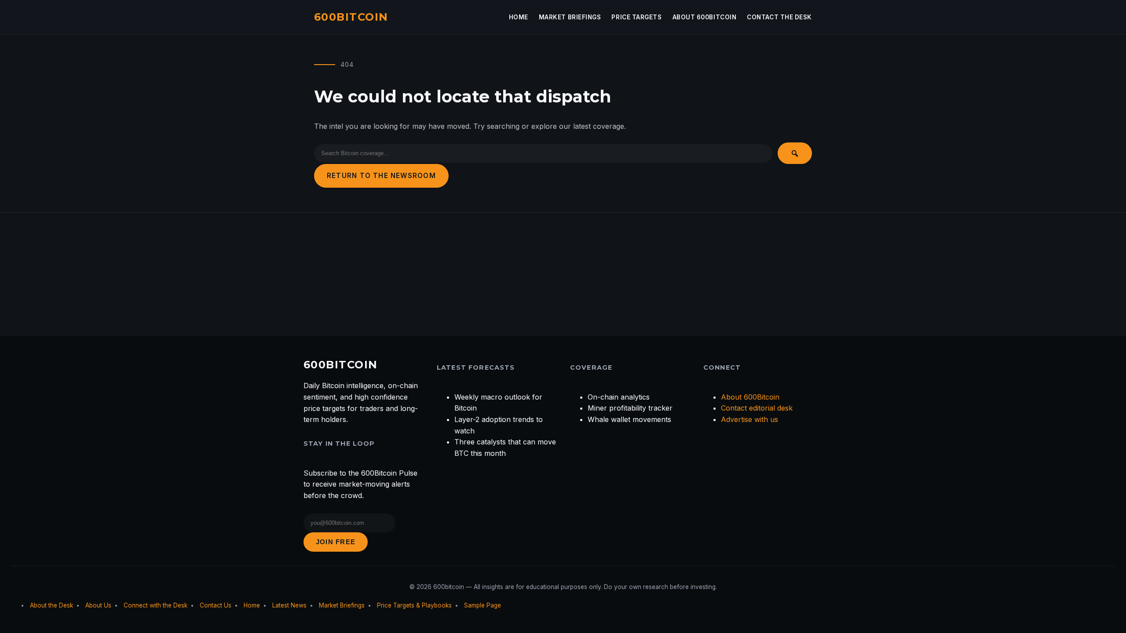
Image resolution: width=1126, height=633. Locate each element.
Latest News (289, 605)
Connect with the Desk (155, 605)
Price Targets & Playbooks (414, 605)
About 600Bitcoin (705, 17)
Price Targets (636, 17)
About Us (98, 605)
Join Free (335, 542)
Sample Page (482, 605)
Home (518, 17)
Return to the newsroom (381, 175)
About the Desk (51, 605)
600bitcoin (351, 17)
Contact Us (215, 605)
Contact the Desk (779, 17)
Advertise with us (749, 419)
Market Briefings (570, 17)
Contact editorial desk (757, 408)
